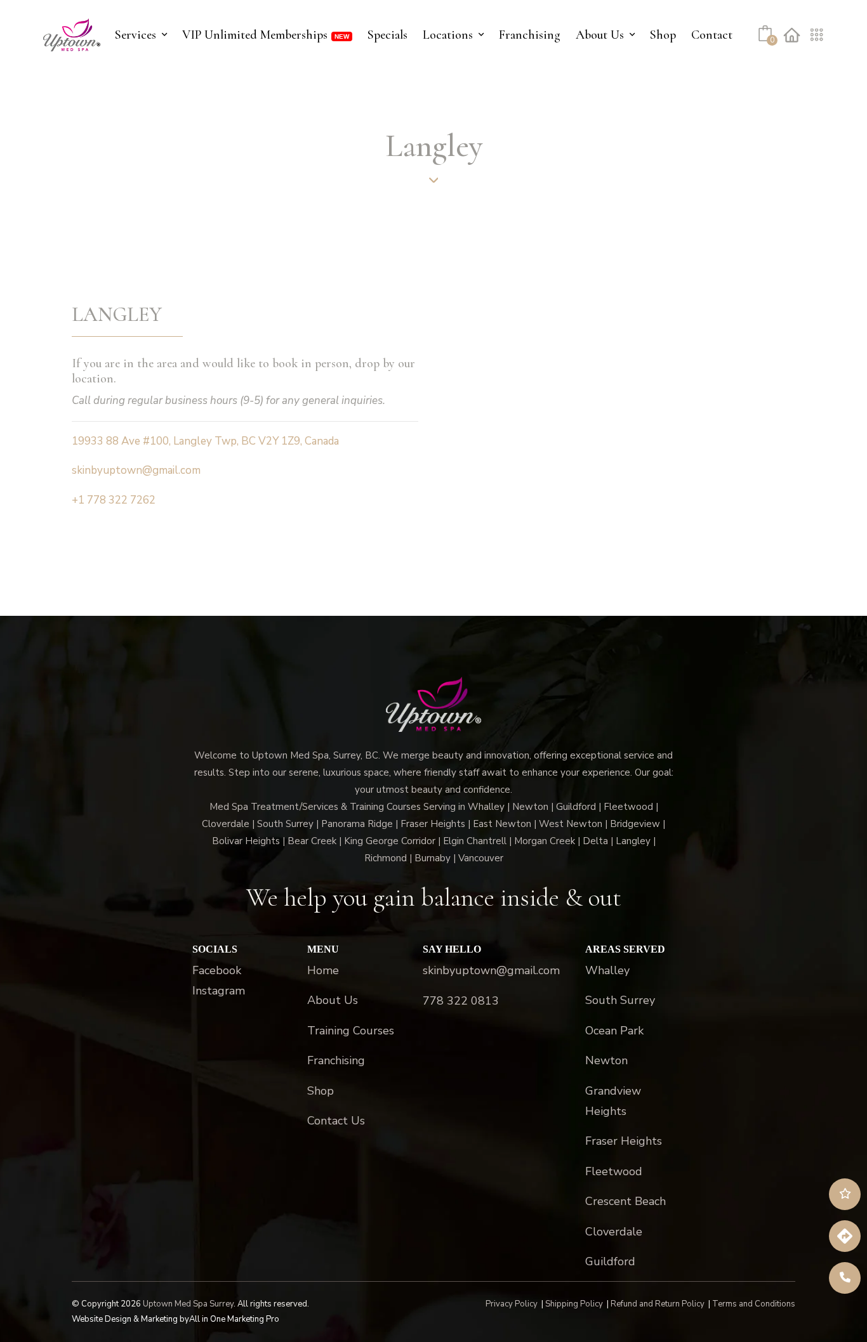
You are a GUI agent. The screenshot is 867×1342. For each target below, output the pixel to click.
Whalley (607, 970)
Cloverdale (613, 1231)
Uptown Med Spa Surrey (188, 1304)
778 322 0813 (461, 1000)
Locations (448, 34)
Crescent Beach (625, 1201)
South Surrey (620, 1000)
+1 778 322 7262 (114, 500)
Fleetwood (613, 1171)
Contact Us (336, 1120)
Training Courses (350, 1030)
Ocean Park (614, 1030)
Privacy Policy (512, 1304)
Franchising (529, 34)
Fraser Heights (623, 1141)
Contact (711, 34)
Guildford (610, 1261)
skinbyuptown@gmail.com (136, 470)
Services (135, 34)
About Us (600, 34)
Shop (663, 34)
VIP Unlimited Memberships (255, 34)
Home (323, 970)
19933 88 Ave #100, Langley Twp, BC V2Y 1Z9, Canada (205, 441)
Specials (387, 34)
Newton (606, 1060)
